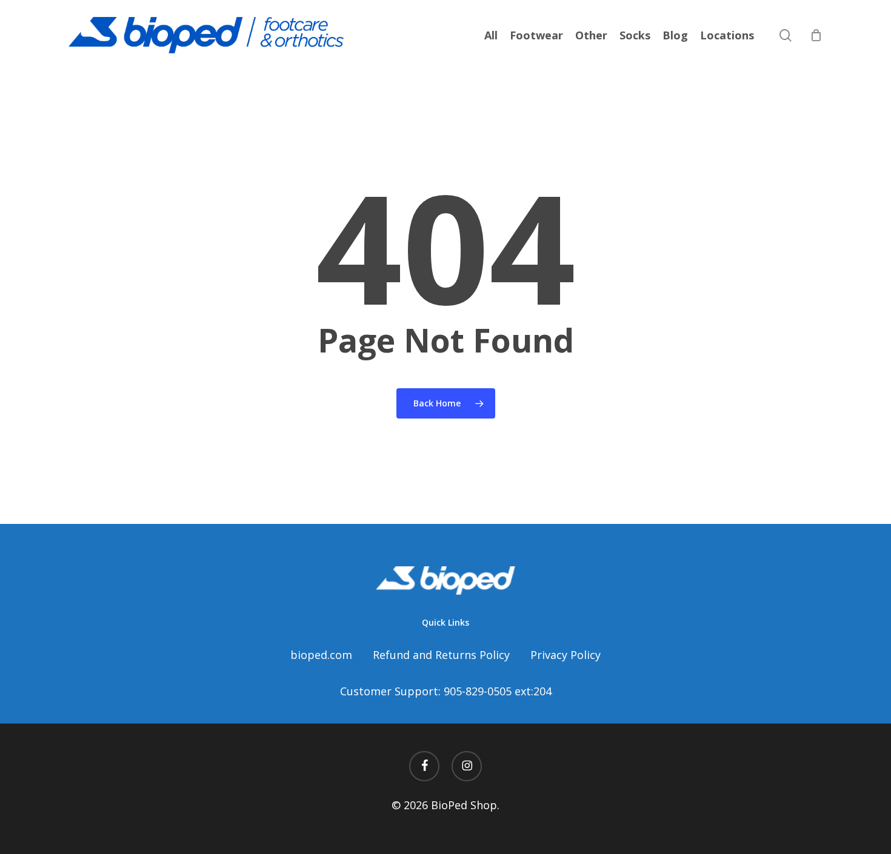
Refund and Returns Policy (441, 654)
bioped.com (321, 654)
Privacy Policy (565, 654)
